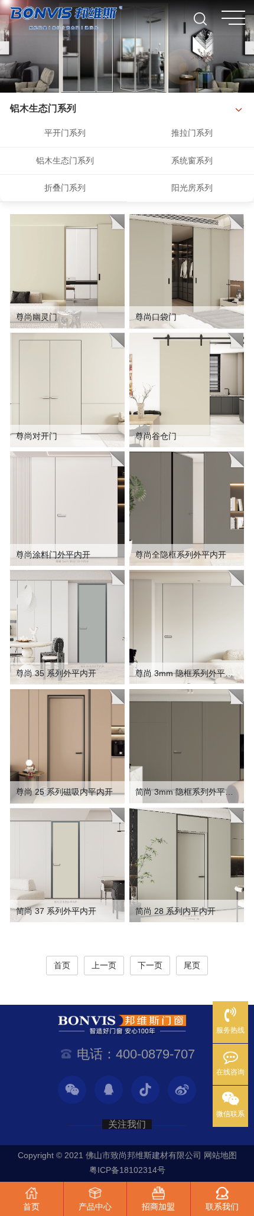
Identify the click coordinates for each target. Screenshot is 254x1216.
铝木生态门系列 (65, 160)
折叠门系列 (65, 187)
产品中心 (95, 1206)
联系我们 (222, 1206)
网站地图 (220, 1155)
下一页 (150, 965)
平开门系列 (65, 132)
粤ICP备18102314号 (127, 1170)
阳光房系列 (192, 187)
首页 (62, 965)
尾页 (192, 965)
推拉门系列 (192, 132)
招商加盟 (158, 1206)
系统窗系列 (192, 160)
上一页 (104, 965)
